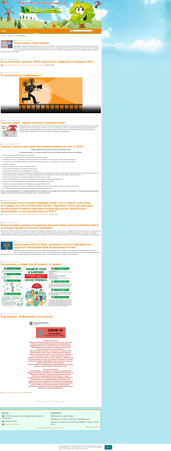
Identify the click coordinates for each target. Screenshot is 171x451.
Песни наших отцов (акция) (31, 42)
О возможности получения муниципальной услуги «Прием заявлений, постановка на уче (27, 203)
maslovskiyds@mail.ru (12, 401)
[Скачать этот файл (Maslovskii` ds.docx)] (2, 372)
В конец (97, 380)
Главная (3, 35)
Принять (108, 447)
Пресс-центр (11, 35)
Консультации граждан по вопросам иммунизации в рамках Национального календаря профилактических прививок (76, 213)
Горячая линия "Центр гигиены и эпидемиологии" (33, 118)
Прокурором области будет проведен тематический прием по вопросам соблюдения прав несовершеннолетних (84, 228)
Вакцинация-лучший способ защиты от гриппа (31, 243)
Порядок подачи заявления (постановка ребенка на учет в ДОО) (42, 142)
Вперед (91, 380)
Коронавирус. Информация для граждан (27, 295)
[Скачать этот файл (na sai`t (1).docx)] (2, 203)
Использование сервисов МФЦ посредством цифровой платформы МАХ (47, 57)
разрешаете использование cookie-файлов (87, 447)
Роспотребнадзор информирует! (21, 71)
